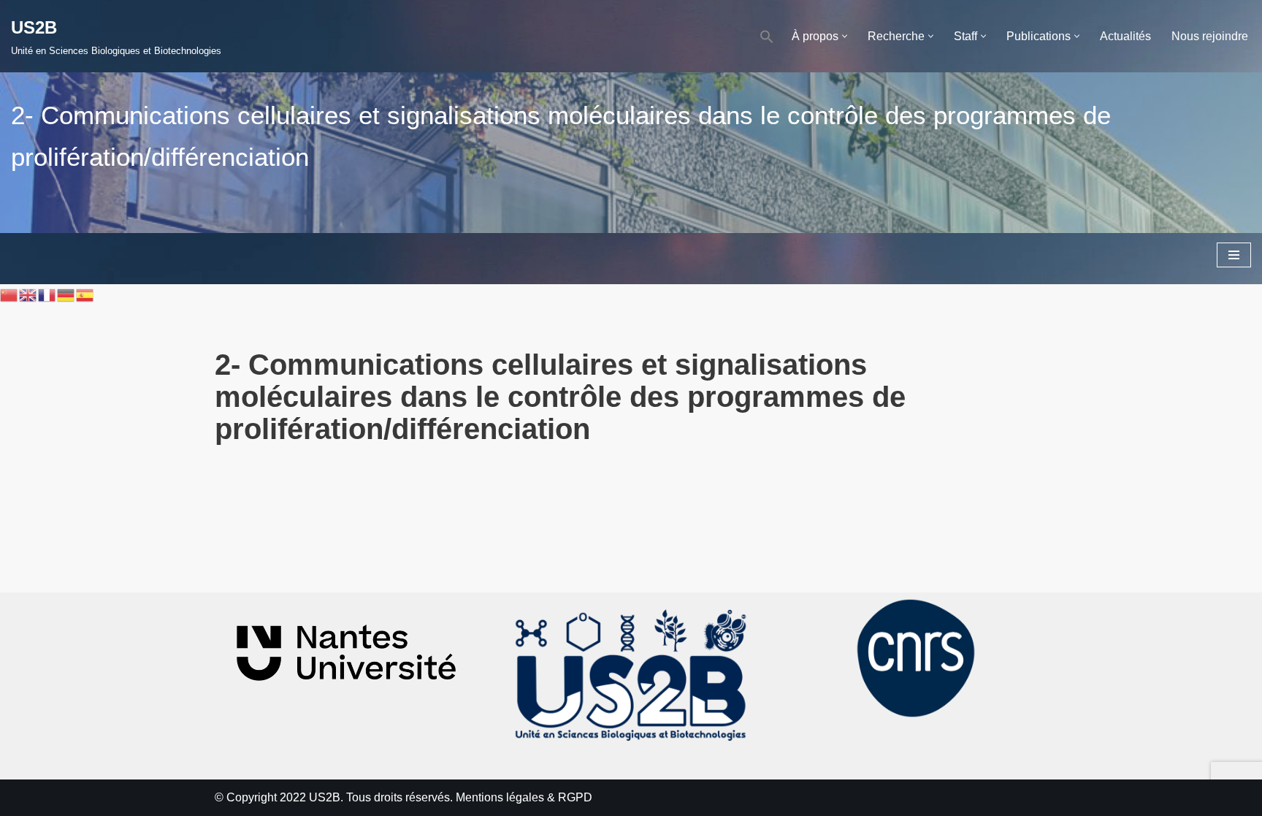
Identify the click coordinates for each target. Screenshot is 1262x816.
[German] (66, 294)
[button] (767, 36)
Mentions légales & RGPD (524, 797)
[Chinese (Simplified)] (9, 294)
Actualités (1125, 36)
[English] (28, 294)
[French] (47, 294)
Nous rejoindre (1209, 36)
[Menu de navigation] (1234, 255)
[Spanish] (85, 294)
